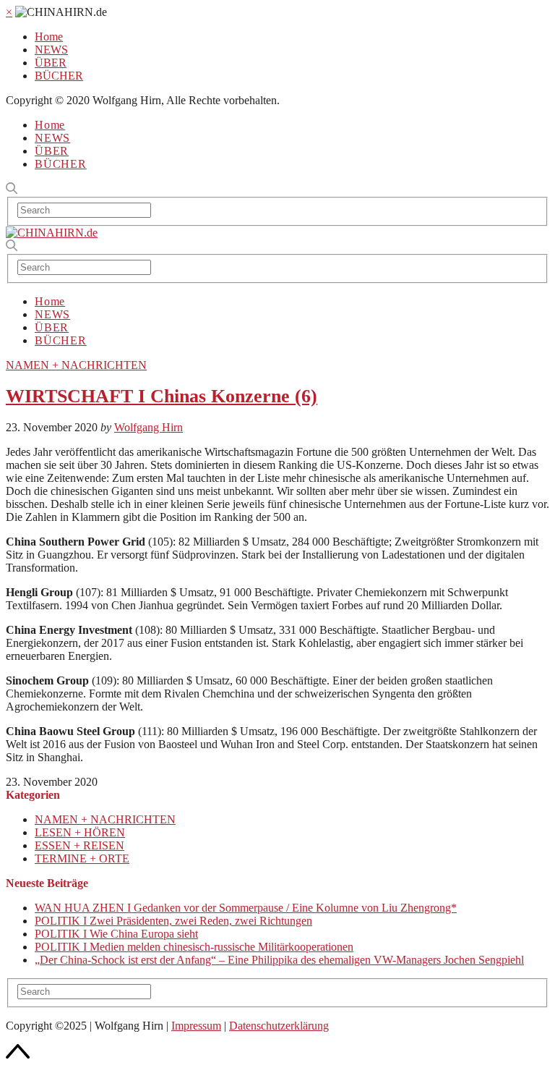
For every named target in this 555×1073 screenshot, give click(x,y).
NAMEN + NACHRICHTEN (76, 365)
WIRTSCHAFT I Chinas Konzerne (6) (161, 396)
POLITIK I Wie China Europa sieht (116, 934)
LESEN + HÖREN (80, 832)
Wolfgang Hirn (148, 427)
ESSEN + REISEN (79, 845)
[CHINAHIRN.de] (52, 232)
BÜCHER (59, 75)
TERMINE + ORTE (82, 858)
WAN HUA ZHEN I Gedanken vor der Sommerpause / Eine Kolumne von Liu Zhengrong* (246, 908)
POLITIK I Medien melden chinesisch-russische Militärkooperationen (194, 947)
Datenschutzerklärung (279, 1025)
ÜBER (50, 62)
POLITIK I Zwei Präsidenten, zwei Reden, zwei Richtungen (173, 921)
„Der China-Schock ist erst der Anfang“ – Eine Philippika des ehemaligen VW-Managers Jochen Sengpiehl (279, 960)
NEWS (51, 49)
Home (49, 36)
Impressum (196, 1025)
